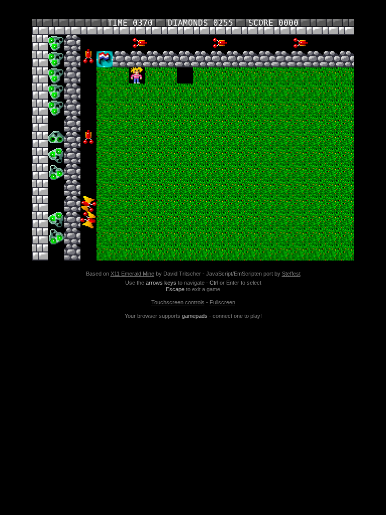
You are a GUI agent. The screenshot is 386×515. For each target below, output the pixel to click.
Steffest (291, 274)
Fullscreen (222, 302)
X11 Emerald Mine (132, 274)
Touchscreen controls (178, 302)
